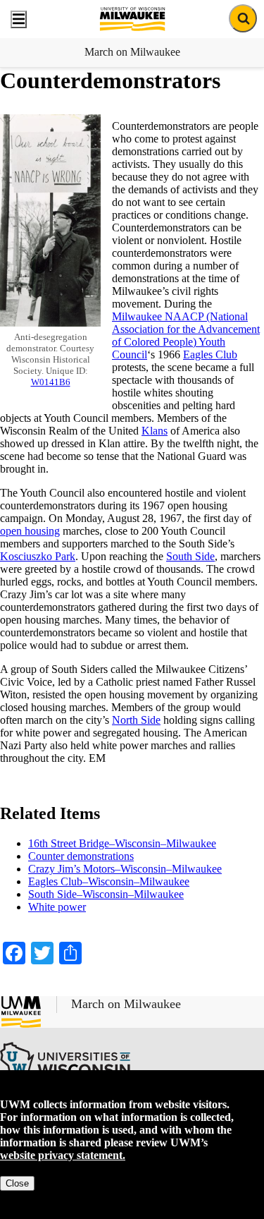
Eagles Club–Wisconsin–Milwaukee (108, 881)
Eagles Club (210, 354)
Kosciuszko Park (37, 556)
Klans (155, 431)
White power (57, 907)
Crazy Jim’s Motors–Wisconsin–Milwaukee (125, 869)
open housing (30, 531)
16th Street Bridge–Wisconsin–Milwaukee (122, 843)
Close (17, 1183)
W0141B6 (50, 382)
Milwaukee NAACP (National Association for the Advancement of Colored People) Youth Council (186, 335)
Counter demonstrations (81, 856)
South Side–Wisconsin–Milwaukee (106, 894)
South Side (190, 556)
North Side (136, 720)
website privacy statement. (62, 1155)
